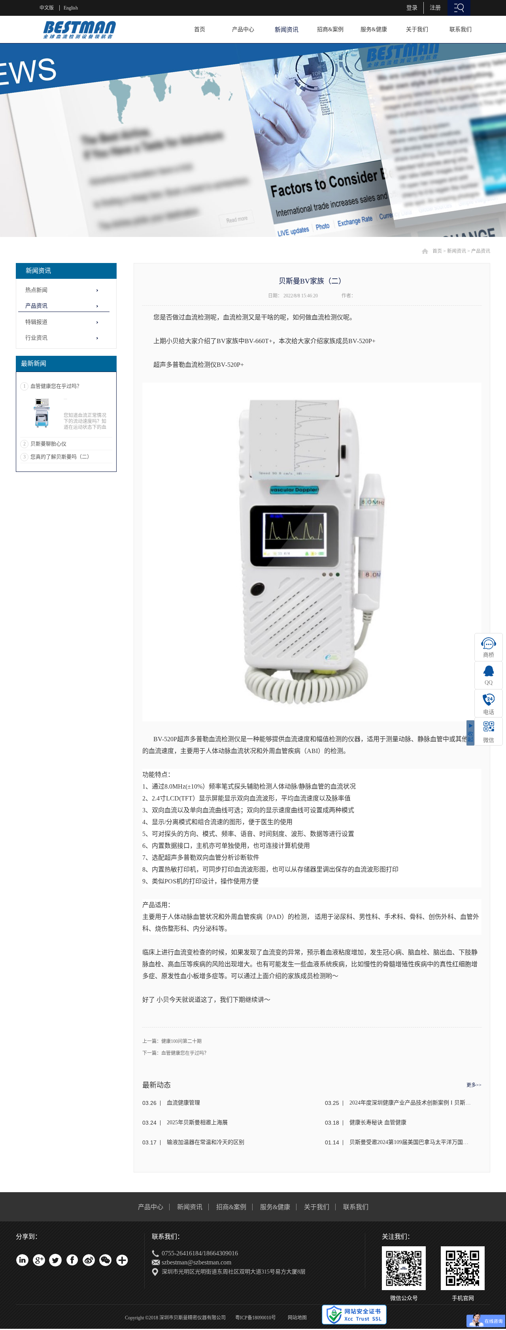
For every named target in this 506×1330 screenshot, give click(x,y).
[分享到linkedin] (22, 1260)
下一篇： (175, 1053)
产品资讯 (480, 251)
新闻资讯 (456, 251)
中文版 (47, 8)
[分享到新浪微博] (88, 1260)
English (71, 8)
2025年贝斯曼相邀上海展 (197, 1122)
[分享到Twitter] (55, 1260)
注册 (435, 8)
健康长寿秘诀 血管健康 (377, 1122)
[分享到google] (38, 1260)
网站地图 (296, 1318)
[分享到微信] (105, 1260)
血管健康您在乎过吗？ (56, 386)
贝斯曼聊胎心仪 (48, 444)
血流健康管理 (183, 1103)
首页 (199, 29)
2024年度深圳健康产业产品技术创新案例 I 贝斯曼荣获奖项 (410, 1103)
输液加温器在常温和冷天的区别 (205, 1142)
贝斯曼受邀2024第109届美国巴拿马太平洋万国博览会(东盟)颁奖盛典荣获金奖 (410, 1142)
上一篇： (172, 1041)
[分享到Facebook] (72, 1260)
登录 (411, 8)
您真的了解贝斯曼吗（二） (61, 457)
